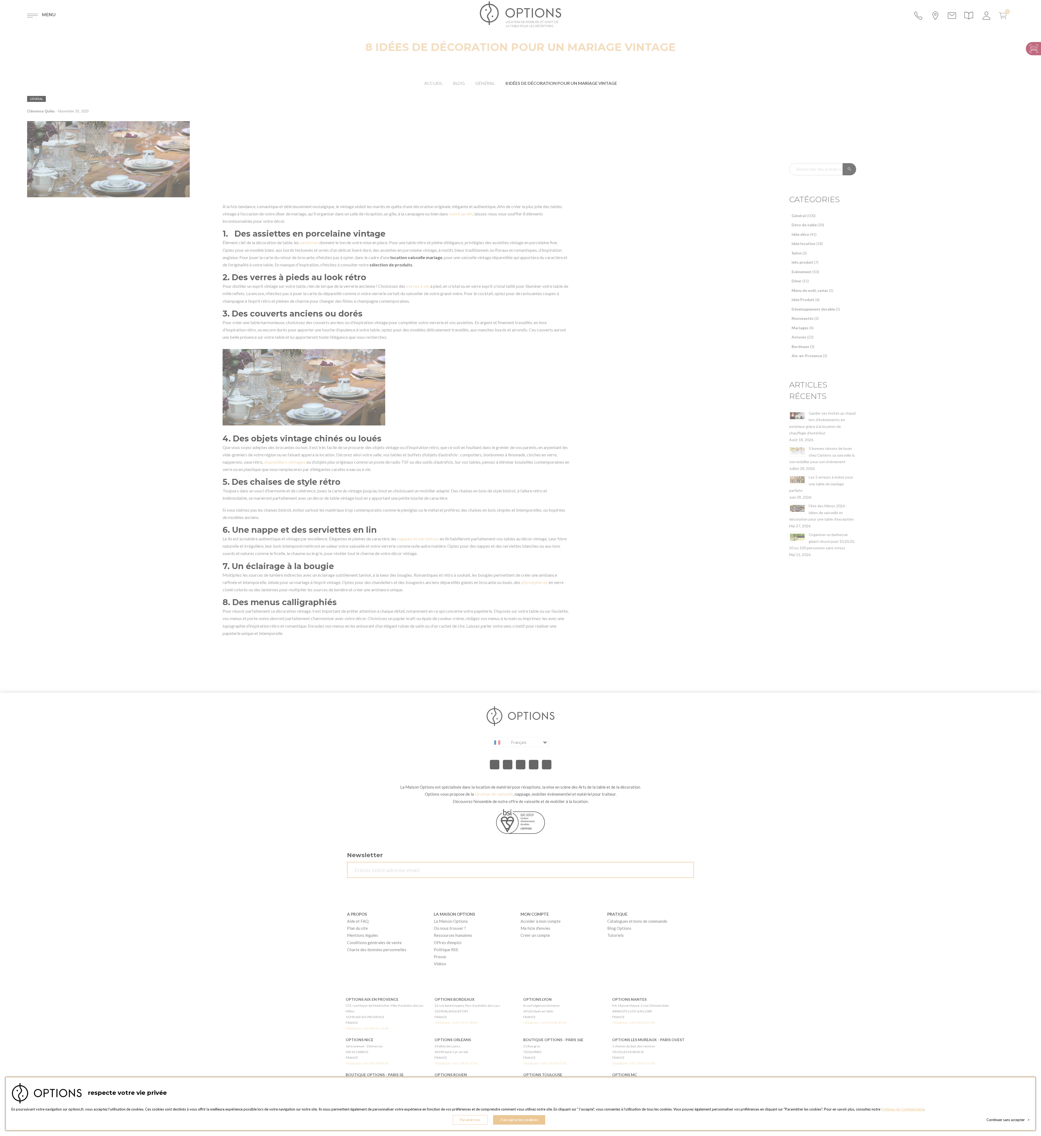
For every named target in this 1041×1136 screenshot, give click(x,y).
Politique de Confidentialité (902, 1109)
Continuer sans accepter (1008, 1120)
